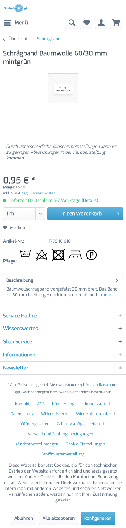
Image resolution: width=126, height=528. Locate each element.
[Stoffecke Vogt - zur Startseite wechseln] (16, 8)
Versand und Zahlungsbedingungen (60, 434)
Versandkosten (98, 384)
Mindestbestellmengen (37, 444)
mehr (106, 295)
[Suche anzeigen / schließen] (71, 23)
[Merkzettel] (86, 23)
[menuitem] (15, 23)
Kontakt (22, 403)
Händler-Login (65, 403)
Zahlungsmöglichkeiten (78, 423)
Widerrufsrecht (55, 413)
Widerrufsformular (93, 413)
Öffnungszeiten (35, 423)
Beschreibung (19, 280)
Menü (21, 22)
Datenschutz (22, 413)
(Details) (90, 200)
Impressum (95, 403)
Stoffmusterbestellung (63, 454)
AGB (41, 403)
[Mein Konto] (101, 23)
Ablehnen (23, 518)
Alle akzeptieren (59, 518)
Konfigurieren (97, 518)
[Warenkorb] (116, 23)
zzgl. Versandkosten (38, 193)
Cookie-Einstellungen (85, 444)
